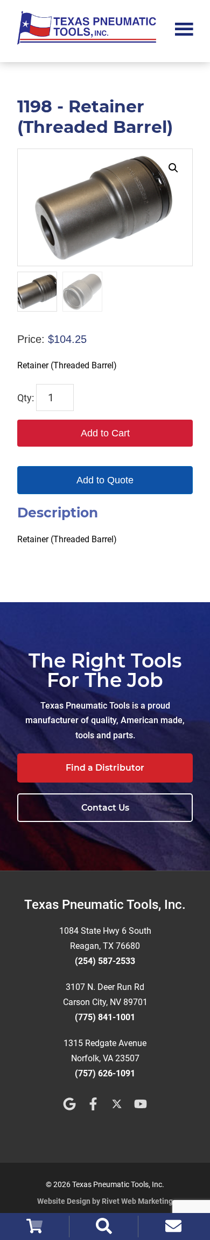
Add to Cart (105, 433)
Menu (184, 28)
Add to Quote (105, 480)
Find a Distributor (105, 768)
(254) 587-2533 (105, 961)
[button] (173, 168)
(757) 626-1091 (105, 1073)
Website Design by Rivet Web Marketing (105, 1201)
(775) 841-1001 (105, 1017)
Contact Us (105, 808)
